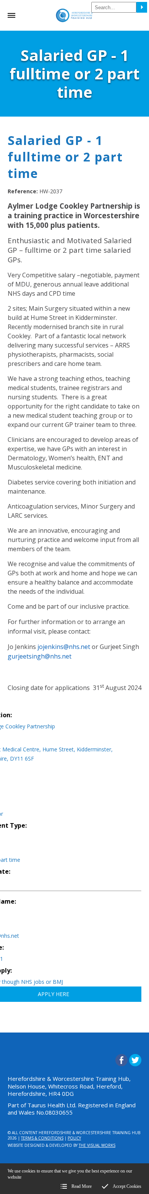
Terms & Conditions (42, 1138)
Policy (74, 1138)
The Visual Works (97, 1145)
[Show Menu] (11, 16)
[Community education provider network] (74, 24)
